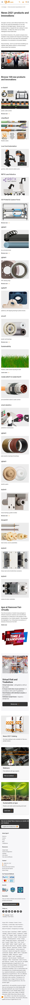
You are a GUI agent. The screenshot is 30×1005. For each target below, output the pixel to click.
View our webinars (9, 775)
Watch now (4, 624)
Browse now (14, 704)
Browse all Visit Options (7, 868)
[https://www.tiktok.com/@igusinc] (18, 911)
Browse (4, 113)
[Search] (19, 2)
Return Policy (5, 870)
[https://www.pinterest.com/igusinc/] (21, 911)
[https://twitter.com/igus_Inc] (15, 911)
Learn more (7, 810)
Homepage (4, 7)
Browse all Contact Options (8, 866)
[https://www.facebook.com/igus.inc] (3, 911)
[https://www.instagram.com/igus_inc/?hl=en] (6, 911)
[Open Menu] (2, 2)
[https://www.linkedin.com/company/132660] (9, 911)
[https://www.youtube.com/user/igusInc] (12, 911)
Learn (4, 372)
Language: (8, 915)
